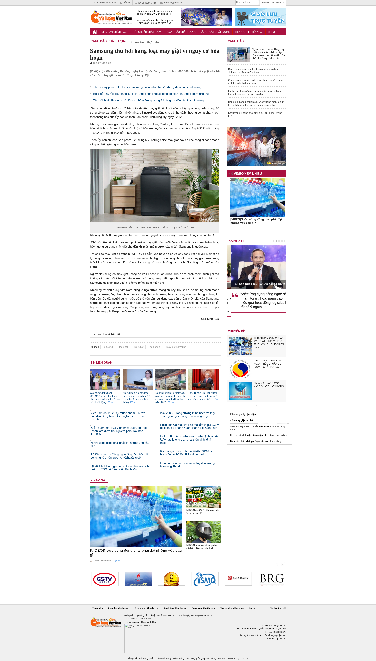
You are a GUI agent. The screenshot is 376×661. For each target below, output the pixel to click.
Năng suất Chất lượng (215, 32)
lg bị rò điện (249, 414)
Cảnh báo (236, 41)
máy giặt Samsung (176, 347)
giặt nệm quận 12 (256, 435)
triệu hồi (123, 347)
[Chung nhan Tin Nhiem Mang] (188, 633)
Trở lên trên (276, 608)
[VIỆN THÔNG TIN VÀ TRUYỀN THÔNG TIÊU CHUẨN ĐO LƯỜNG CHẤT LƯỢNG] (204, 579)
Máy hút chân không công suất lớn (249, 441)
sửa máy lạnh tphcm (270, 426)
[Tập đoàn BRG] (271, 579)
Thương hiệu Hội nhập (249, 32)
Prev (277, 564)
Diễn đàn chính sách (114, 32)
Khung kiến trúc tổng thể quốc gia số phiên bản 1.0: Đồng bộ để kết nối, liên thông (155, 12)
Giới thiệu (271, 638)
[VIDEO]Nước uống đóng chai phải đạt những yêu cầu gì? (136, 552)
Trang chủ (97, 608)
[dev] (137, 579)
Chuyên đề (236, 331)
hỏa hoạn (155, 347)
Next (282, 564)
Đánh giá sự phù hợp (215, 658)
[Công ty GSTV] (104, 579)
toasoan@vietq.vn (173, 2)
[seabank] (237, 579)
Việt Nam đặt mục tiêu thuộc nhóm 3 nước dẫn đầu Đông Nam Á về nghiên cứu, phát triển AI (155, 21)
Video (271, 32)
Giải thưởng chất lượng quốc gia (188, 658)
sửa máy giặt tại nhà (241, 420)
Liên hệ (126, 2)
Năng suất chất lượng (138, 658)
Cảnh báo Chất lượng (181, 32)
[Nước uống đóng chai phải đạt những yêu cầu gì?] (136, 516)
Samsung (108, 347)
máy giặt (138, 347)
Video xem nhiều (248, 173)
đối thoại (236, 241)
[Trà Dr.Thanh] (171, 579)
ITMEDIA (244, 658)
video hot (99, 479)
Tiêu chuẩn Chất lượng (147, 32)
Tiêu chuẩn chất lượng (160, 658)
